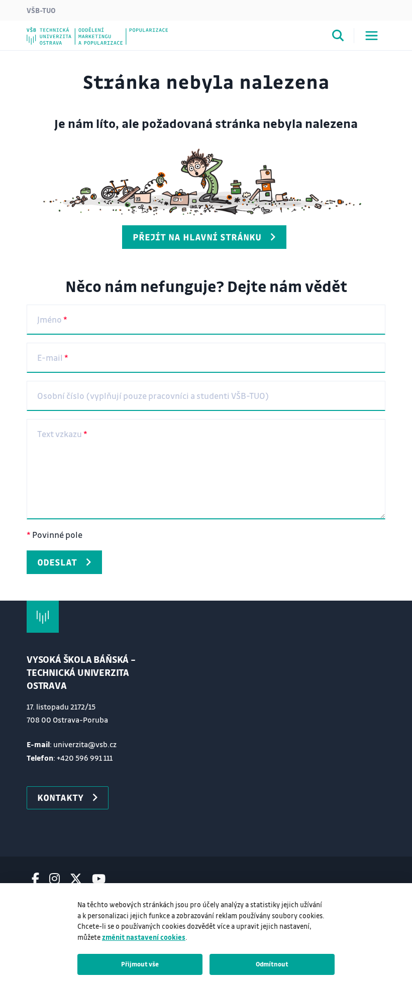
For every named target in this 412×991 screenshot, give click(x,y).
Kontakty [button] (60, 797)
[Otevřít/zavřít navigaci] (371, 36)
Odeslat (57, 562)
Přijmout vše (140, 964)
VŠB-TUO (41, 10)
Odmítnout (272, 964)
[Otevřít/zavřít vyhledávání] (338, 37)
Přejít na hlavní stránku (197, 236)
